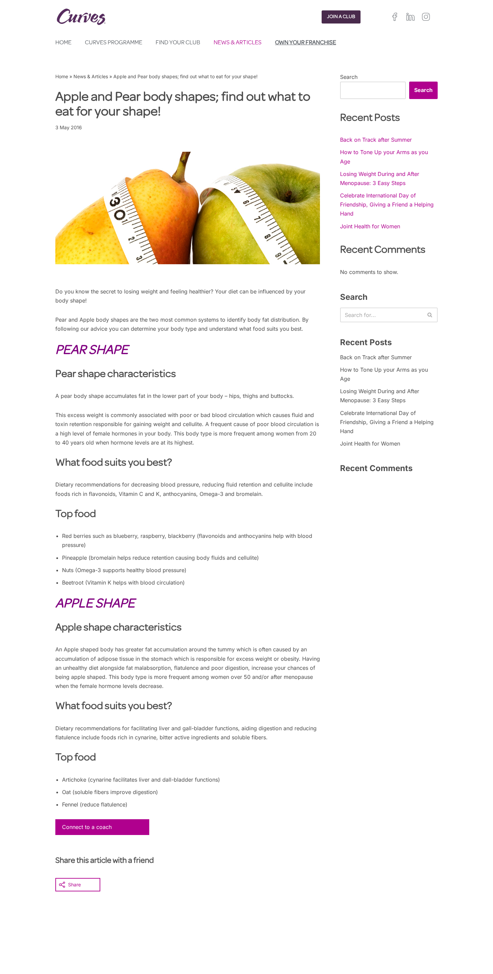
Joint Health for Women (370, 226)
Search (349, 77)
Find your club (178, 43)
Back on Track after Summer (376, 139)
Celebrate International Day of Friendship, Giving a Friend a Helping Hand (387, 204)
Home (63, 43)
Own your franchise (305, 43)
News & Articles (238, 43)
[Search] (430, 315)
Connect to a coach (87, 827)
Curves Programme (113, 43)
